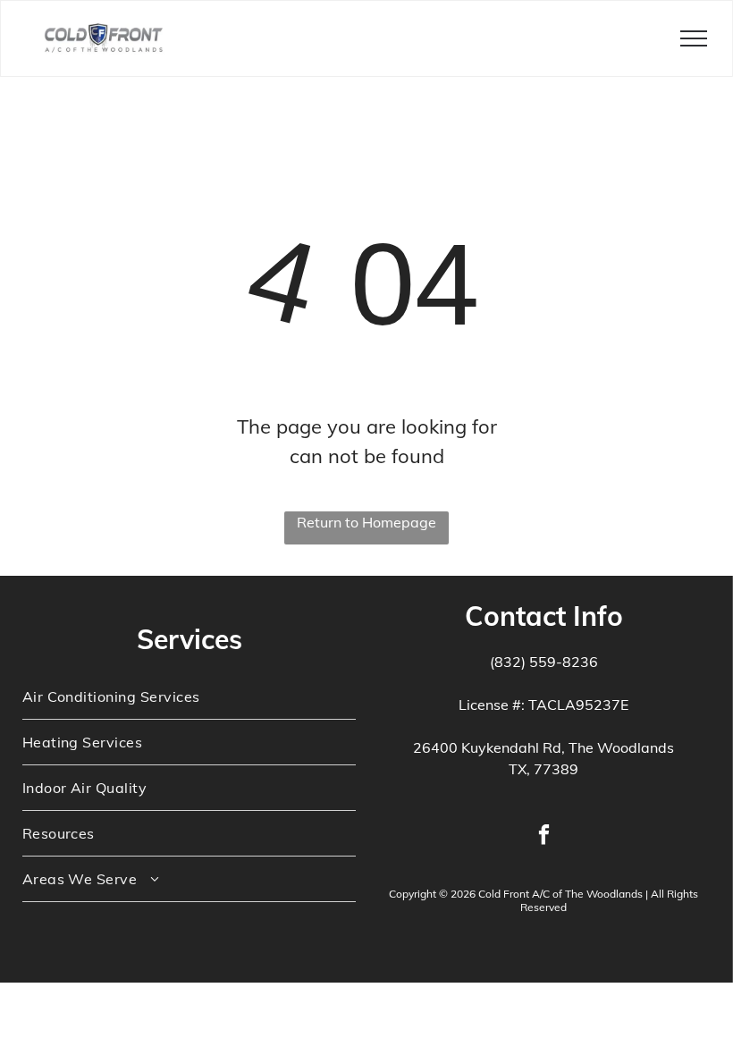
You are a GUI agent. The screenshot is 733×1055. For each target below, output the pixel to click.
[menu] (693, 38)
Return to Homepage (366, 522)
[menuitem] (189, 697)
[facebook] (544, 837)
